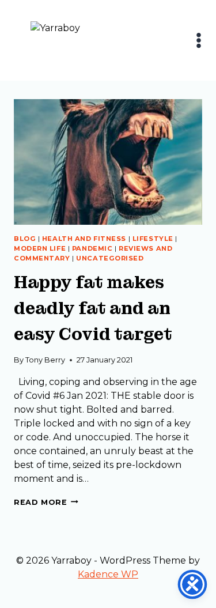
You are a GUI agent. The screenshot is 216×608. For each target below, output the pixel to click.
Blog (25, 239)
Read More (46, 502)
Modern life (40, 248)
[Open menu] (199, 40)
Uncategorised (109, 258)
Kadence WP (108, 574)
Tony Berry (45, 360)
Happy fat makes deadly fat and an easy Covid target (93, 308)
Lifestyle (152, 239)
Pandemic (92, 248)
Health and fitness (84, 239)
